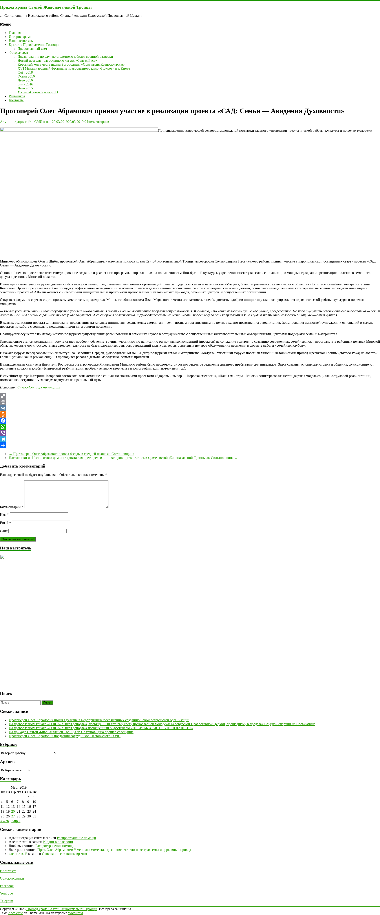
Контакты (16, 100)
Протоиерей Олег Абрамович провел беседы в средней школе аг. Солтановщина (71, 454)
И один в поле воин (58, 842)
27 (13, 816)
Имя (4, 514)
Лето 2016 (25, 80)
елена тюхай (18, 854)
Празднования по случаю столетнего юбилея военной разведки (65, 56)
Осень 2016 (26, 76)
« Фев (4, 821)
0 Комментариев (96, 122)
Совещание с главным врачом (64, 854)
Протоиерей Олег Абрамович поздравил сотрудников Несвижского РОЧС (65, 736)
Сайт (3, 531)
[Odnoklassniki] (190, 414)
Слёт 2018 (25, 72)
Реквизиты (17, 96)
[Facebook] (190, 421)
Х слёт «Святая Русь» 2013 (38, 92)
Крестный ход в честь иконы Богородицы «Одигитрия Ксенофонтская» (71, 64)
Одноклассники (12, 878)
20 (13, 811)
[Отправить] (190, 445)
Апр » (15, 821)
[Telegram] (190, 439)
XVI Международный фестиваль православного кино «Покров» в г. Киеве (74, 68)
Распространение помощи (76, 838)
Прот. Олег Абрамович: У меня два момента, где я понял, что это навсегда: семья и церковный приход (114, 850)
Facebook (7, 886)
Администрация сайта (16, 122)
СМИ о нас (42, 122)
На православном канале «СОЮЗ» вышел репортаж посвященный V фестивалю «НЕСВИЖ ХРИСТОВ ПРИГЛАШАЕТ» (101, 728)
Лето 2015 (25, 88)
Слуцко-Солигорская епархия (38, 387)
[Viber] (190, 433)
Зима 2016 (25, 84)
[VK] (190, 408)
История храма (20, 37)
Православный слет (32, 48)
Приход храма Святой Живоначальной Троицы (46, 7)
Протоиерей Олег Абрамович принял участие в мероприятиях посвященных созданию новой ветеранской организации (99, 720)
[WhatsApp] (190, 427)
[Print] (190, 402)
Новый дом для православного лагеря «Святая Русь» (57, 60)
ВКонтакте (8, 871)
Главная (15, 33)
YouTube (6, 893)
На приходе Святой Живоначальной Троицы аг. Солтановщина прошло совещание (71, 732)
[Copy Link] (190, 396)
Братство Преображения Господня (34, 44)
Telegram (6, 901)
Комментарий (11, 507)
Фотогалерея (18, 52)
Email (5, 523)
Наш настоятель (21, 41)
